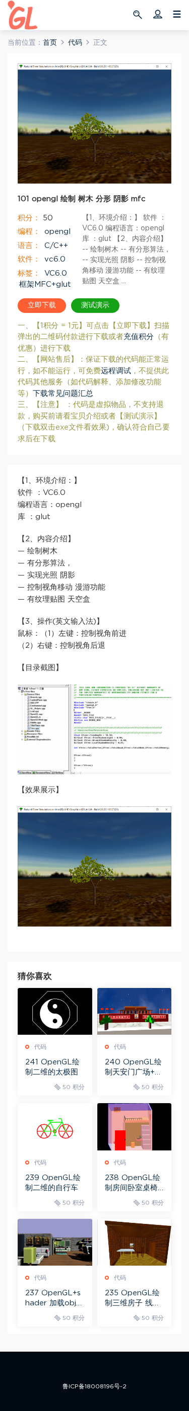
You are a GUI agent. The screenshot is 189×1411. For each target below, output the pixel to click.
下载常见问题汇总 (63, 393)
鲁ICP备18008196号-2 (94, 1386)
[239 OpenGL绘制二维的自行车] (55, 1126)
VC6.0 (55, 273)
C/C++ (56, 246)
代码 (40, 1047)
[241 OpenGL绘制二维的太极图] (55, 1011)
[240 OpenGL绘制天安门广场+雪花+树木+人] (134, 1011)
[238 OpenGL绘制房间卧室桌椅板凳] (134, 1126)
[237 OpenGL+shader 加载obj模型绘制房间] (55, 1242)
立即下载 (42, 305)
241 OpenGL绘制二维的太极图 (52, 1067)
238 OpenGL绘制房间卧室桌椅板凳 (132, 1183)
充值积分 (138, 337)
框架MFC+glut (45, 284)
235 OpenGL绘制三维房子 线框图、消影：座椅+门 (132, 1298)
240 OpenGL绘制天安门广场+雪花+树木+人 (133, 1067)
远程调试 (116, 371)
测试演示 (95, 305)
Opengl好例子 (23, 15)
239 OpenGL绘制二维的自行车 (53, 1183)
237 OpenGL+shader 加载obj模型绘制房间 (54, 1298)
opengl (57, 231)
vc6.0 (55, 259)
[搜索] (139, 14)
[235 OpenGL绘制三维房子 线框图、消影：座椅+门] (134, 1242)
